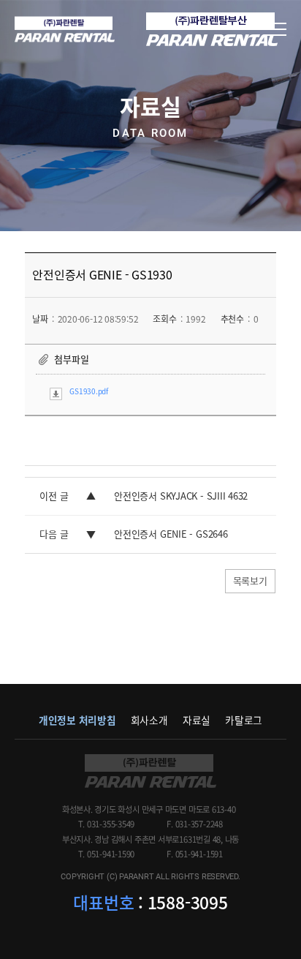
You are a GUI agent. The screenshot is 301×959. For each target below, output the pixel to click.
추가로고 (212, 29)
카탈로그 (243, 719)
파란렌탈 (150, 771)
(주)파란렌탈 (65, 29)
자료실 (196, 719)
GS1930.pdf (88, 391)
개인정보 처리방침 (77, 719)
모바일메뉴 (275, 29)
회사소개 (149, 719)
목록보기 (250, 580)
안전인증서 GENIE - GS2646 (170, 534)
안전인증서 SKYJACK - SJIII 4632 (181, 496)
